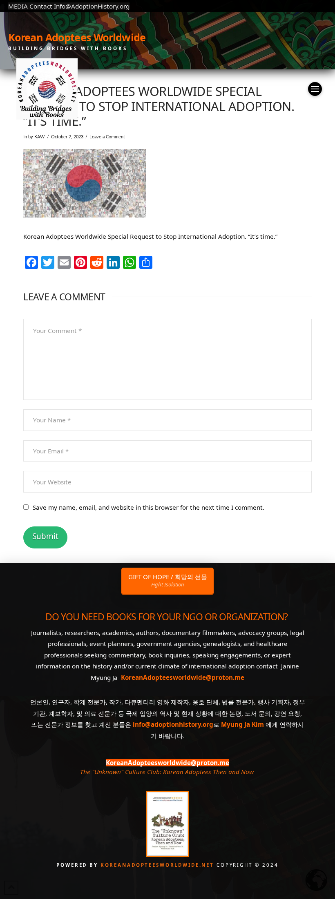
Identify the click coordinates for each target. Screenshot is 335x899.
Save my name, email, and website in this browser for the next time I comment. (148, 507)
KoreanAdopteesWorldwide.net (158, 865)
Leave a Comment (107, 137)
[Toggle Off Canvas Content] (315, 89)
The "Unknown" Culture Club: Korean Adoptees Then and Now (166, 772)
